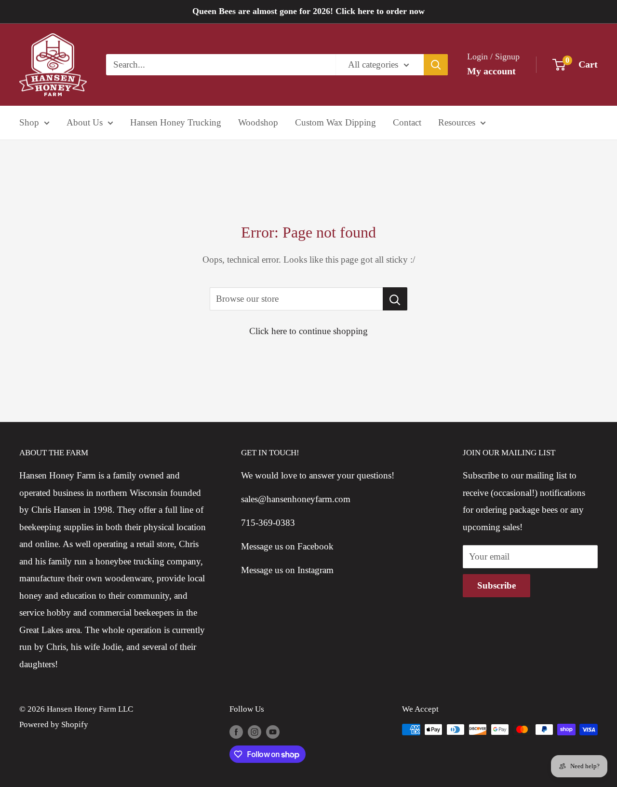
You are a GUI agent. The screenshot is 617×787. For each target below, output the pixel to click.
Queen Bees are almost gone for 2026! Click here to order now (308, 11)
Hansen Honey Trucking (175, 122)
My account (491, 71)
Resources (456, 122)
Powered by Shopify (53, 724)
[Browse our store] (395, 298)
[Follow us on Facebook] (236, 731)
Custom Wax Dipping (335, 122)
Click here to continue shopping (308, 331)
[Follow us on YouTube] (273, 731)
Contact (407, 122)
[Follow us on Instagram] (254, 731)
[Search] (436, 64)
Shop (29, 122)
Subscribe (496, 585)
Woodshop (258, 122)
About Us (85, 122)
